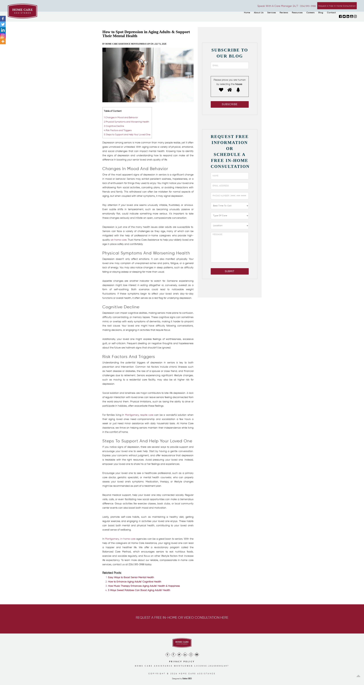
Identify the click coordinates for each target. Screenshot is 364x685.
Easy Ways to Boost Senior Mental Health (131, 577)
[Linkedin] (3, 30)
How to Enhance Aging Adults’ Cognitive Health (134, 581)
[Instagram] (3, 36)
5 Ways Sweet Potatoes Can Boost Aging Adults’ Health (139, 590)
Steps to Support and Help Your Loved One (127, 134)
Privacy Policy (182, 662)
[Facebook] (3, 18)
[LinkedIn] (185, 654)
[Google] (167, 654)
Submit (229, 271)
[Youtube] (196, 654)
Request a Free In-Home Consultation (337, 6)
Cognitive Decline (114, 125)
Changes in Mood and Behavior (121, 117)
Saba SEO (187, 678)
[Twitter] (3, 24)
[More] (3, 41)
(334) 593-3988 (308, 6)
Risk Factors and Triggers (118, 130)
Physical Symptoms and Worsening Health (126, 121)
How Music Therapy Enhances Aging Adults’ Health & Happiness (144, 585)
